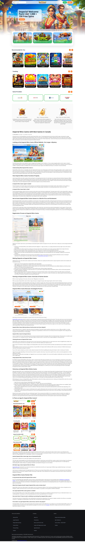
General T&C (15, 517)
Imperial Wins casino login (43, 255)
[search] (38, 2)
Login (65, 2)
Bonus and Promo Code (38, 522)
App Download (37, 527)
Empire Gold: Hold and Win (60, 517)
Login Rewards (16, 520)
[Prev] (69, 71)
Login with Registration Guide (40, 525)
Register (70, 2)
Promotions (36, 520)
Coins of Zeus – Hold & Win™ (60, 522)
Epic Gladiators (58, 520)
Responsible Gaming (17, 522)
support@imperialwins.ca (22, 540)
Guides (14, 530)
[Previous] (70, 50)
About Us (36, 517)
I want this (22, 19)
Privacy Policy (15, 527)
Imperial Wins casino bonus (18, 319)
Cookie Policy (15, 525)
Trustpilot (47, 504)
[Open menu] (13, 2)
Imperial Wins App (16, 467)
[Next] (72, 50)
